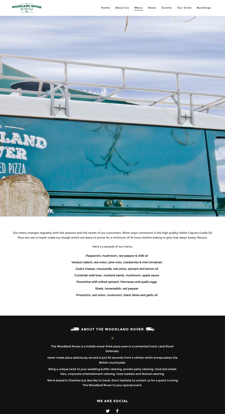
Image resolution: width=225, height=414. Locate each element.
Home (105, 7)
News (152, 7)
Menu (138, 7)
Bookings (204, 7)
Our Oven (184, 7)
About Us (122, 7)
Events (167, 7)
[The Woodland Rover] (32, 8)
